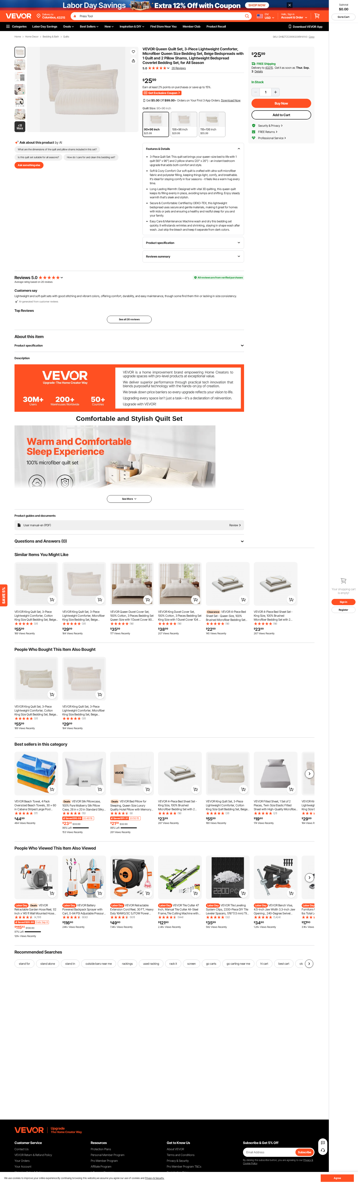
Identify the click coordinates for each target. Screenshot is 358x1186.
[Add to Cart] (52, 599)
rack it (173, 963)
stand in (70, 963)
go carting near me (238, 963)
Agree (337, 1178)
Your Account (23, 1166)
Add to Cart (281, 115)
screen (191, 963)
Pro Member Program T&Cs (184, 1166)
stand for (24, 963)
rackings (127, 963)
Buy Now (281, 103)
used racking (151, 963)
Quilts (66, 36)
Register (343, 609)
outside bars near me (99, 963)
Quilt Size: (149, 108)
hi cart (264, 963)
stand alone (47, 963)
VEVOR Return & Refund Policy (33, 1155)
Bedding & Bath (51, 36)
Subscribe (304, 1152)
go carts (211, 963)
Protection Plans (101, 1149)
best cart (283, 963)
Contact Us (22, 1149)
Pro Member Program (104, 1160)
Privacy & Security (178, 1160)
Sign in (343, 601)
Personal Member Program (108, 1155)
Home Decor (32, 36)
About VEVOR (175, 1149)
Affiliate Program (101, 1166)
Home (18, 36)
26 (42, 281)
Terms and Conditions (181, 1155)
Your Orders (22, 1160)
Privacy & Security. (154, 1178)
